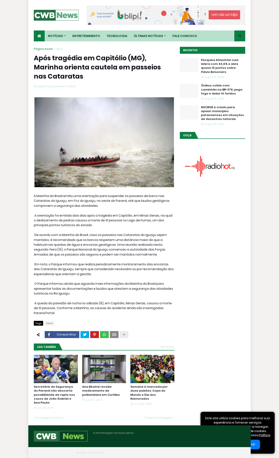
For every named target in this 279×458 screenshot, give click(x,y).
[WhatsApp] (104, 334)
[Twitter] (84, 334)
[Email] (114, 334)
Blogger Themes (62, 452)
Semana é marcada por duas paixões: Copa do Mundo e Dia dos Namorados (149, 393)
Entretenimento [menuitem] (86, 36)
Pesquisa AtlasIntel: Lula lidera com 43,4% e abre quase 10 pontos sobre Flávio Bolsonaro (219, 66)
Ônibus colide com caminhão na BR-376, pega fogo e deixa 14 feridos (221, 89)
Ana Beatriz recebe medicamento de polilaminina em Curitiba (101, 391)
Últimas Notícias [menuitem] (148, 36)
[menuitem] (39, 35)
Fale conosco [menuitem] (184, 36)
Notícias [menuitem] (55, 36)
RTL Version (237, 452)
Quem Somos (197, 452)
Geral (59, 49)
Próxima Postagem (158, 418)
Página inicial (43, 49)
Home (178, 452)
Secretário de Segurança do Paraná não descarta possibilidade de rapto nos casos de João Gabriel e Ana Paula (54, 395)
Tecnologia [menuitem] (117, 36)
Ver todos (167, 347)
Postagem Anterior (50, 418)
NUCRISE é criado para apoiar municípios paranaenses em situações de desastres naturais (222, 113)
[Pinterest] (94, 334)
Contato (218, 452)
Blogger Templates (90, 452)
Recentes (190, 50)
